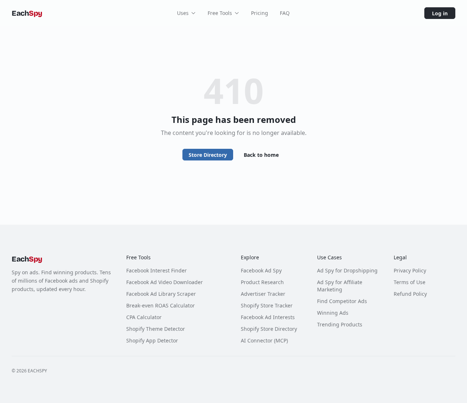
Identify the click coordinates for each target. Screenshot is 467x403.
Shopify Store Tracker (267, 305)
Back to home (261, 154)
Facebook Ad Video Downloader (164, 282)
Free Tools (220, 12)
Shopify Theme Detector (155, 328)
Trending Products (339, 324)
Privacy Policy (410, 270)
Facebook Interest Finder (156, 270)
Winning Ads (332, 312)
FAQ (285, 12)
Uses (183, 12)
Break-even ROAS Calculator (160, 305)
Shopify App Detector (152, 340)
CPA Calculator (144, 317)
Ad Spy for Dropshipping (347, 270)
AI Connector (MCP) (264, 340)
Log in (440, 13)
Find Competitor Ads (342, 301)
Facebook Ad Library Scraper (161, 293)
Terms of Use (409, 282)
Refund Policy (410, 293)
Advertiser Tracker (263, 293)
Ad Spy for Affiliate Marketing (339, 286)
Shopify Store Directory (269, 328)
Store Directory (208, 154)
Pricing (259, 12)
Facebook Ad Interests (268, 317)
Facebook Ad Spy (261, 270)
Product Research (262, 282)
